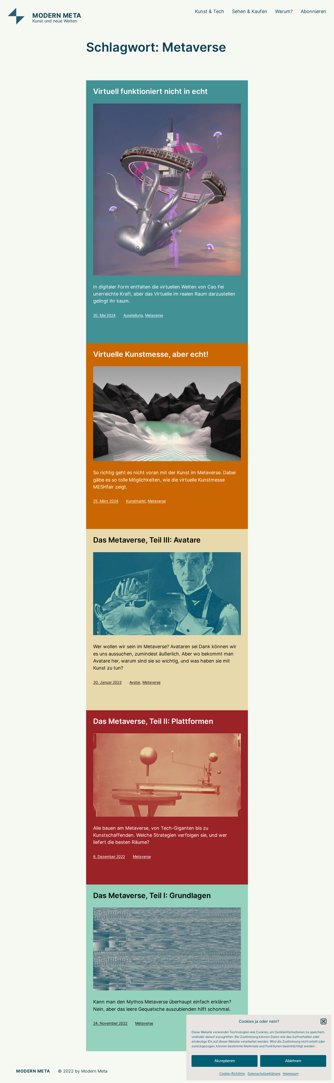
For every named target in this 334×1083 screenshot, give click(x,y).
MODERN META (56, 15)
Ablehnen (293, 1060)
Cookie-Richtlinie (232, 1073)
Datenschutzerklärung (264, 1073)
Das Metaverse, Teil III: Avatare (147, 540)
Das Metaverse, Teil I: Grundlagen (152, 896)
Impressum (291, 1073)
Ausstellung (133, 315)
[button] (323, 1021)
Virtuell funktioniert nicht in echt (150, 91)
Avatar (134, 682)
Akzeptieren (224, 1060)
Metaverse (154, 315)
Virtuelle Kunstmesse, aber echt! (150, 354)
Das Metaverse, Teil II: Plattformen (153, 721)
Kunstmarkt (136, 501)
